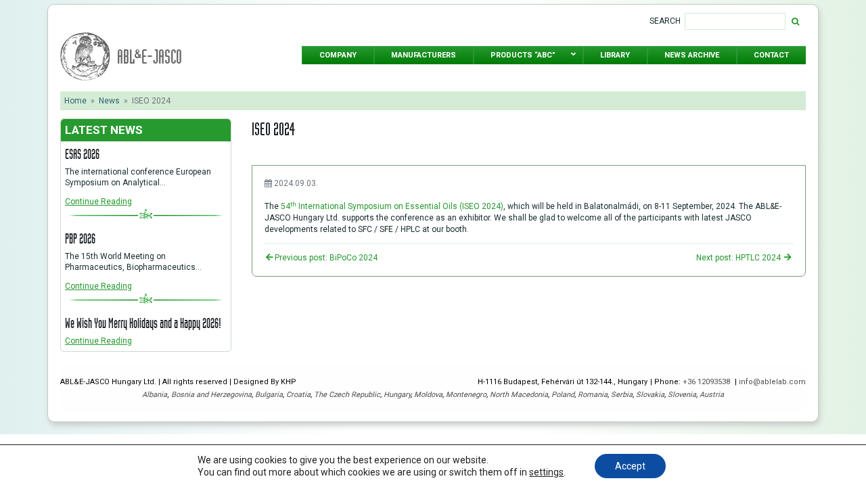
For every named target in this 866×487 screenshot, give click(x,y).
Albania (154, 394)
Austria (712, 394)
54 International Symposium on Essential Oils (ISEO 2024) (392, 206)
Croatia (298, 394)
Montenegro (466, 394)
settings (546, 472)
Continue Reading (98, 201)
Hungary (397, 394)
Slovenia (682, 394)
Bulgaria (269, 394)
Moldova (428, 394)
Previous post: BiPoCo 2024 (326, 257)
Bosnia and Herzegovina (211, 394)
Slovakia (650, 394)
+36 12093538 (707, 381)
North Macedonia (519, 394)
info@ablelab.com (772, 381)
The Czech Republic (347, 394)
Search (665, 21)
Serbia (622, 394)
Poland (562, 394)
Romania (593, 394)
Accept (630, 466)
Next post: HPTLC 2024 (739, 257)
